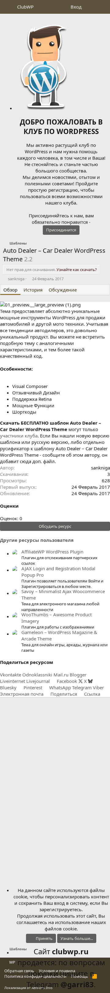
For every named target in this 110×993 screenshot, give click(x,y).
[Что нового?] (91, 7)
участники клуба (19, 436)
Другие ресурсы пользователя (37, 540)
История (33, 290)
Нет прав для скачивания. (51, 269)
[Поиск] (103, 7)
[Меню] (8, 7)
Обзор (10, 290)
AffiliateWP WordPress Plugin (52, 552)
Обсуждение (63, 290)
